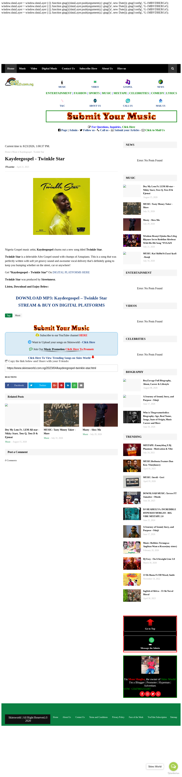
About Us (107, 68)
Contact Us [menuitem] (68, 68)
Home (7, 152)
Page (64, 130)
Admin (73, 130)
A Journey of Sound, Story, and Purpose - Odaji (158, 398)
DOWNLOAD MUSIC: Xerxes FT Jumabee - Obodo (160, 495)
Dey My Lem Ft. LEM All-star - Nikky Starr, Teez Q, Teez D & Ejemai (22, 433)
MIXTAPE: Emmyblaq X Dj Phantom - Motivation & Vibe (158, 447)
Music (15, 152)
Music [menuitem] (22, 68)
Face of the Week (136, 717)
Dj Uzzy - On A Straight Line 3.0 (159, 559)
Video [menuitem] (34, 68)
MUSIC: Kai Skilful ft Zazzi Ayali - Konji (159, 255)
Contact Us (80, 717)
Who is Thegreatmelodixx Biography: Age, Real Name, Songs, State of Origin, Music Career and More (157, 417)
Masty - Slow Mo (92, 429)
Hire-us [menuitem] (121, 68)
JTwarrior (9, 167)
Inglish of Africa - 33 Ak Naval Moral (158, 593)
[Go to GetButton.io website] (173, 773)
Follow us (89, 130)
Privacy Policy (118, 717)
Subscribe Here (88, 68)
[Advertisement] (91, 39)
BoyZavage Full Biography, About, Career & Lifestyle (157, 382)
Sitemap (173, 717)
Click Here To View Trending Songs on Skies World (59, 357)
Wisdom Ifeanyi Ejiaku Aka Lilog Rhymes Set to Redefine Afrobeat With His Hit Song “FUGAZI (160, 239)
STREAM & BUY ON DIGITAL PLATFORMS (61, 305)
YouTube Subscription (157, 717)
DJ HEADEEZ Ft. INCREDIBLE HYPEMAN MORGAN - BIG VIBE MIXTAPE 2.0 (159, 513)
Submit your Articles (126, 130)
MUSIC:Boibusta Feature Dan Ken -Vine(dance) (158, 463)
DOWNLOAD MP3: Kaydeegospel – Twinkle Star (61, 298)
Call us (104, 130)
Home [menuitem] (10, 68)
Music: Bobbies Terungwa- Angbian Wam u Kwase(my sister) (160, 545)
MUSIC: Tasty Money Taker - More (60, 431)
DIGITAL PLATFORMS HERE (71, 272)
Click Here (88, 342)
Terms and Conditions (98, 717)
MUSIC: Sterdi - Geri (153, 477)
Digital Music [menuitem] (49, 68)
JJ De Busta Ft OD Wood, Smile (159, 575)
